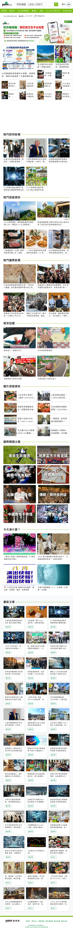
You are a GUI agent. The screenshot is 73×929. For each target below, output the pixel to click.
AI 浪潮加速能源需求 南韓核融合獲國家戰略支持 (58, 622)
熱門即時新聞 (12, 134)
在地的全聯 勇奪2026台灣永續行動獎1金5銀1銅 (59, 648)
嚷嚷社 (34, 11)
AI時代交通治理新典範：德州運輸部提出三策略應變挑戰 (13, 801)
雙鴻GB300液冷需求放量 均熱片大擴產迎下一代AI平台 (36, 750)
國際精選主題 (12, 442)
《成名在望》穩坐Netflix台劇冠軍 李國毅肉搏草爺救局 (36, 699)
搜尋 (41, 11)
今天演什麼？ (12, 529)
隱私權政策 (49, 921)
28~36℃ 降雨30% (35, 16)
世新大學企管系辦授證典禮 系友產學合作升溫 (58, 776)
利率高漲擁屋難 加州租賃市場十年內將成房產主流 (14, 674)
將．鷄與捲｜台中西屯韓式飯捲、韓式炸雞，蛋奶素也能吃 (13, 878)
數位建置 (57, 921)
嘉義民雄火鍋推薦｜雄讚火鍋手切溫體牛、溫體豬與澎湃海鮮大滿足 (58, 853)
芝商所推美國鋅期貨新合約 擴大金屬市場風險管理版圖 (14, 622)
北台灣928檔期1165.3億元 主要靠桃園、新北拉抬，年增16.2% (59, 725)
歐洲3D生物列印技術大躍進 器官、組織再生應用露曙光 (14, 853)
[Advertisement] (36, 117)
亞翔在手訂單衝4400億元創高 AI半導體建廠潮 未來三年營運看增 (36, 801)
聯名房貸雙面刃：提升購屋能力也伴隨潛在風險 (13, 776)
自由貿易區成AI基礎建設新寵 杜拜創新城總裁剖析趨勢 (59, 801)
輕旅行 (12, 11)
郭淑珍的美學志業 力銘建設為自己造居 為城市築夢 (14, 699)
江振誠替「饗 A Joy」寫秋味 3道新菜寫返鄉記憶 (36, 622)
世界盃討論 (67, 11)
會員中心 (35, 921)
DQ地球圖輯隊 (23, 11)
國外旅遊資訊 (12, 386)
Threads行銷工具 (53, 11)
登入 (64, 4)
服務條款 (42, 921)
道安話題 (9, 323)
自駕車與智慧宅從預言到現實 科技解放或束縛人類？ (59, 750)
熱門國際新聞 (12, 260)
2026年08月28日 (10, 16)
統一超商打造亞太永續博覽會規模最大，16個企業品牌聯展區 (36, 648)
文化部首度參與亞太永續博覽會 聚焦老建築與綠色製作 (13, 827)
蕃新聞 (4, 11)
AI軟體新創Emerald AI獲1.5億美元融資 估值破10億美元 (36, 827)
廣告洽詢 (64, 921)
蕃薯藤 (6, 4)
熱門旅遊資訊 (12, 197)
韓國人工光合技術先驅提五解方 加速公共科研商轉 (59, 674)
